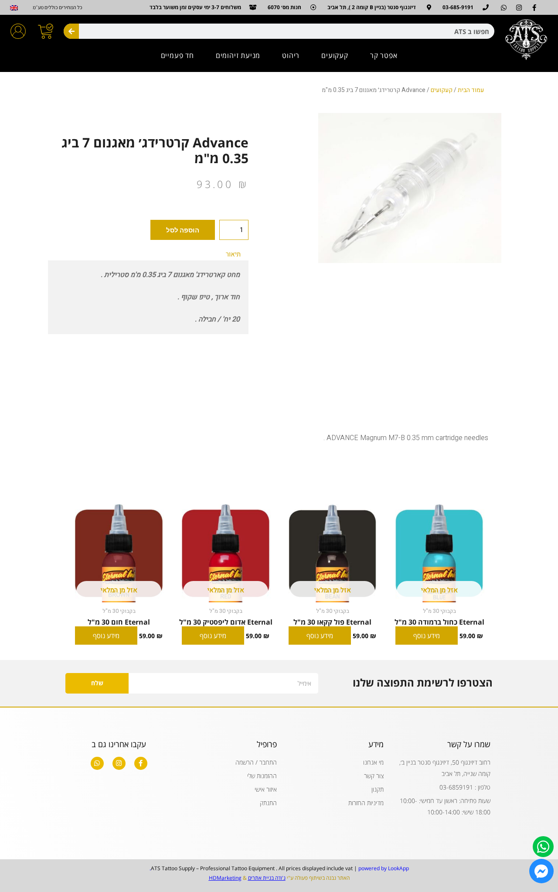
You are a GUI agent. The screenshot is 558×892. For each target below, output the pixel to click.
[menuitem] (13, 8)
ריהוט (290, 55)
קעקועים (334, 55)
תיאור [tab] (233, 254)
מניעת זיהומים (238, 55)
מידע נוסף (426, 635)
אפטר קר (384, 55)
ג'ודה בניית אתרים (267, 878)
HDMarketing (225, 878)
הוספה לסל (182, 230)
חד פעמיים (177, 55)
